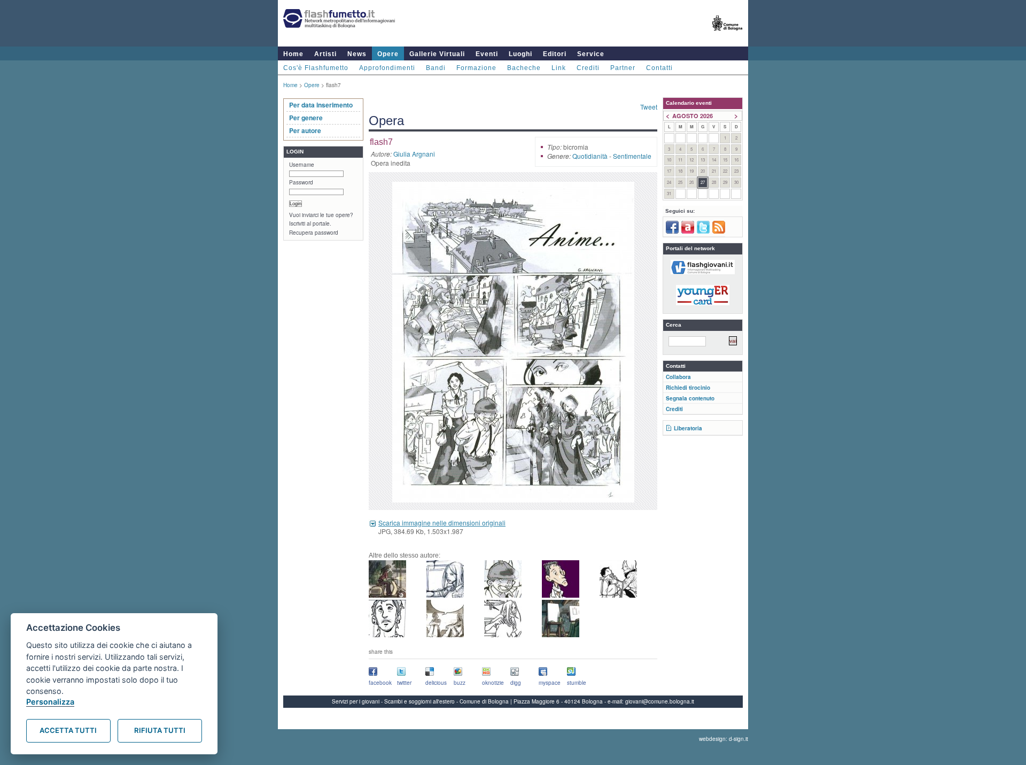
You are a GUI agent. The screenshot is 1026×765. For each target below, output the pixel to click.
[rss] (718, 231)
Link (558, 68)
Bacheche (524, 68)
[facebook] (672, 231)
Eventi (487, 54)
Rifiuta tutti (159, 730)
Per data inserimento (321, 105)
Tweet (648, 106)
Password (301, 182)
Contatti (659, 68)
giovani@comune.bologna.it (659, 701)
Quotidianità (590, 155)
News (357, 54)
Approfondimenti (387, 68)
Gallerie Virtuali (437, 54)
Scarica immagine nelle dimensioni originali (442, 522)
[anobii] (687, 231)
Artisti (325, 54)
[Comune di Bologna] (727, 35)
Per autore (305, 130)
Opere (388, 54)
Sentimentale (632, 155)
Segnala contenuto (690, 398)
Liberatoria (688, 428)
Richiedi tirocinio (688, 387)
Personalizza (50, 701)
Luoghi (520, 54)
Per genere (306, 117)
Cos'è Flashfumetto (315, 68)
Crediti (588, 68)
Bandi (436, 68)
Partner (622, 68)
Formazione (476, 68)
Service (590, 54)
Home (293, 54)
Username (301, 164)
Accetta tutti (68, 730)
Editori (554, 54)
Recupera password (313, 232)
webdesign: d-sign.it (723, 739)
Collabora (678, 377)
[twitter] (703, 231)
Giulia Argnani (414, 153)
